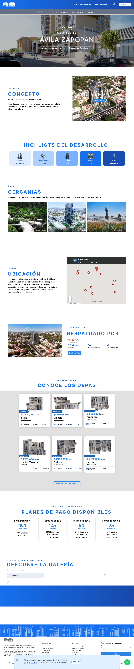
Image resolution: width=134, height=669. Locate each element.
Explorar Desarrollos (102, 4)
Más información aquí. (31, 664)
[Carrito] (114, 4)
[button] (125, 4)
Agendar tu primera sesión (82, 4)
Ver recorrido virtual (26, 420)
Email (102, 646)
